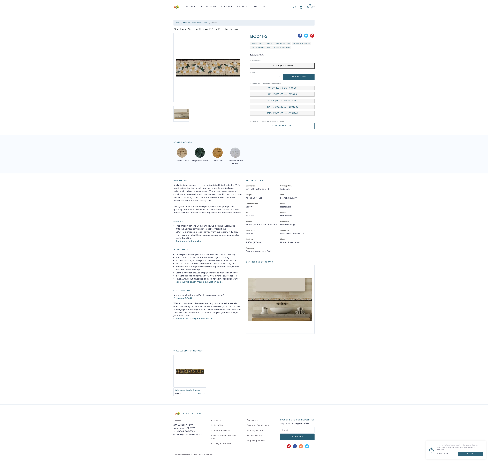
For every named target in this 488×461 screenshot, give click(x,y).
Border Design (257, 43)
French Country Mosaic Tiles (278, 43)
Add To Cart (299, 77)
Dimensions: (255, 61)
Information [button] (208, 7)
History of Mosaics (222, 444)
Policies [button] (226, 7)
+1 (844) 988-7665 (185, 431)
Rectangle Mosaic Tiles (261, 47)
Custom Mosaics (220, 431)
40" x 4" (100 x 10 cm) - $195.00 (282, 88)
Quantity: (254, 72)
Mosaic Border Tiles (301, 43)
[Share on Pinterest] (312, 35)
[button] (294, 7)
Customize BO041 (282, 126)
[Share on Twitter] (306, 35)
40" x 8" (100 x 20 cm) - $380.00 (282, 101)
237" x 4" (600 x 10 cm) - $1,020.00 (282, 107)
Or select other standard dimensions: (265, 84)
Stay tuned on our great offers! (294, 424)
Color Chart (218, 426)
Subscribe (297, 437)
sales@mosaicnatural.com (190, 434)
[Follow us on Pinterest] (288, 446)
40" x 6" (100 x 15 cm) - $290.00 (282, 94)
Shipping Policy (256, 441)
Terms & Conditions (258, 426)
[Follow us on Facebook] (295, 446)
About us (242, 7)
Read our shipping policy (188, 241)
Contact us (259, 7)
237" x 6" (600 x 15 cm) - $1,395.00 (282, 113)
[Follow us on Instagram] (301, 446)
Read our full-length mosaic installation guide (199, 282)
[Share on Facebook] (300, 35)
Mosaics (191, 7)
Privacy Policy (255, 431)
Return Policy (254, 436)
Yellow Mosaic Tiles (281, 47)
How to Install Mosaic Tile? (224, 437)
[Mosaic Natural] (176, 9)
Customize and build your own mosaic (193, 318)
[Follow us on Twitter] (307, 446)
